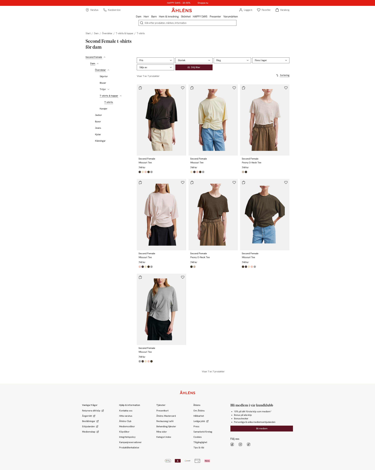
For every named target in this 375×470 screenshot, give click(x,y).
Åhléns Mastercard (166, 415)
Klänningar (100, 140)
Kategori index (163, 437)
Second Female (94, 57)
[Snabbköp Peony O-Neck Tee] (243, 87)
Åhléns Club (125, 421)
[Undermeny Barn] (157, 16)
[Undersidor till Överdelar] (108, 70)
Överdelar (107, 33)
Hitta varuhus (125, 415)
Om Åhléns (199, 410)
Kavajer (103, 108)
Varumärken (230, 16)
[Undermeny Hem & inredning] (179, 16)
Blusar (103, 82)
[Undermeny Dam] (142, 16)
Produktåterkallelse (129, 447)
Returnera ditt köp (91, 410)
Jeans (98, 128)
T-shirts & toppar (124, 33)
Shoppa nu (202, 2)
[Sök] (141, 23)
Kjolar (98, 134)
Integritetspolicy (127, 437)
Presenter (215, 16)
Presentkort (162, 410)
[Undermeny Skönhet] (191, 16)
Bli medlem (261, 428)
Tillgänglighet (200, 442)
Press (196, 426)
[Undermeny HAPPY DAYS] (208, 16)
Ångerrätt (87, 415)
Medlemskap (88, 431)
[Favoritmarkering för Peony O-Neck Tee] (285, 87)
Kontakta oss (125, 410)
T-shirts (108, 102)
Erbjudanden (88, 426)
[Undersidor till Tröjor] (108, 89)
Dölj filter (195, 67)
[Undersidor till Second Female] (104, 57)
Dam (138, 16)
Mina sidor (161, 431)
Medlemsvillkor (127, 426)
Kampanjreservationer (130, 442)
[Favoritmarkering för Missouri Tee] (182, 87)
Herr (146, 16)
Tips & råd (198, 447)
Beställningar (88, 421)
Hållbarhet (198, 415)
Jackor (98, 115)
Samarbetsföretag (202, 431)
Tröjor (103, 89)
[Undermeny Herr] (150, 16)
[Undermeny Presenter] (222, 16)
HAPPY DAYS (200, 16)
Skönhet (186, 16)
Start (88, 33)
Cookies (197, 437)
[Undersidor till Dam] (97, 63)
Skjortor (104, 76)
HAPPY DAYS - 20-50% (178, 2)
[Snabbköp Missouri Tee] (140, 87)
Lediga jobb (199, 421)
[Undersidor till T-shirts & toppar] (120, 95)
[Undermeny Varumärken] (239, 16)
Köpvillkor (124, 431)
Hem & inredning (169, 16)
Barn (154, 16)
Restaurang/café (165, 421)
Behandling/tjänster (166, 426)
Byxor (98, 121)
